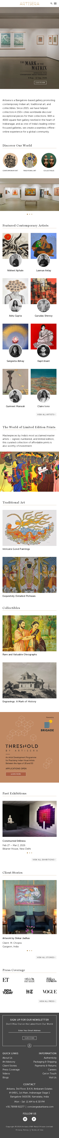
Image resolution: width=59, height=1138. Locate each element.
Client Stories (10, 1065)
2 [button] (29, 214)
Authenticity (50, 1057)
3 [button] (31, 214)
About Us (7, 1057)
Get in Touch (49, 1073)
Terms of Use (37, 1130)
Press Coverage (11, 1069)
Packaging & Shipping (44, 1061)
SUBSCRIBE (29, 1038)
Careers (52, 1069)
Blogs (6, 1077)
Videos (6, 1073)
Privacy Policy (22, 1130)
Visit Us (52, 1077)
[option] (29, 48)
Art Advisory (9, 1061)
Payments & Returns (45, 1065)
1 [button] (27, 214)
